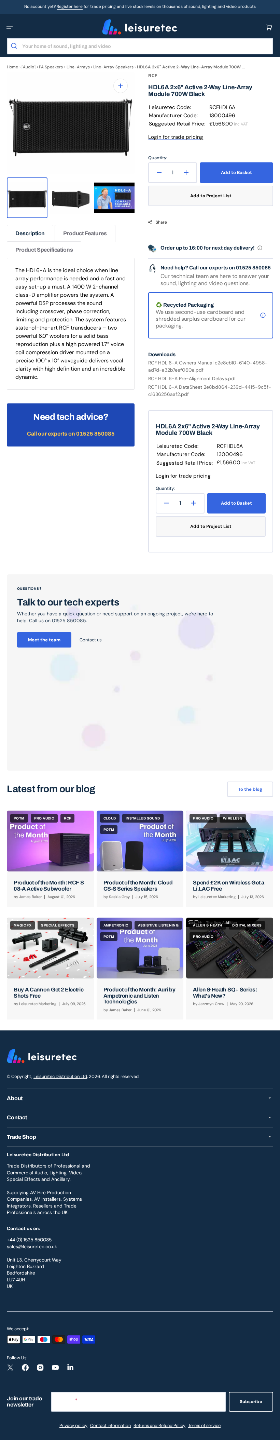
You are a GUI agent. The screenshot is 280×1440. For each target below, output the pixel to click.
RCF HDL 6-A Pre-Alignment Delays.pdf (192, 378)
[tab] (30, 233)
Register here (70, 6)
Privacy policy (73, 1425)
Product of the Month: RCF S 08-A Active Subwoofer (49, 886)
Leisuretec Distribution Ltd (60, 1076)
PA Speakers (51, 67)
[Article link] (50, 859)
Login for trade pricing (175, 137)
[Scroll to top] (271, 1431)
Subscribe (251, 1401)
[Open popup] (259, 247)
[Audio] (29, 67)
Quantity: (157, 158)
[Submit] (15, 46)
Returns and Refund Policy (159, 1425)
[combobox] (140, 46)
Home (12, 67)
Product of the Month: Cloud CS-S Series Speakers (138, 886)
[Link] (140, 672)
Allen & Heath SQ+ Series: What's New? (225, 993)
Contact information (110, 1425)
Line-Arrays (78, 67)
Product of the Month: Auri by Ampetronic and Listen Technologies (139, 995)
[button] (9, 27)
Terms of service (204, 1425)
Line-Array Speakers (113, 67)
